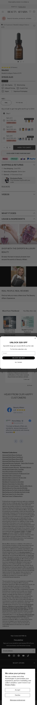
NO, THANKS (18, 362)
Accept (17, 690)
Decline (17, 695)
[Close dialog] (35, 338)
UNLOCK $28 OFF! (18, 358)
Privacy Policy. (10, 685)
